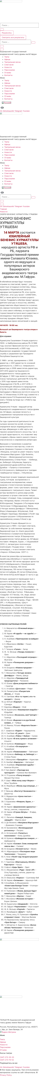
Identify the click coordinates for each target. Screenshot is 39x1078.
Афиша (7, 59)
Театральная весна (12, 62)
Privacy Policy (5, 1075)
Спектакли (9, 65)
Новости (8, 67)
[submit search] (33, 42)
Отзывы (7, 72)
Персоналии (9, 70)
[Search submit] (2, 30)
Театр (6, 57)
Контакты (8, 75)
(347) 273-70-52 (7, 1060)
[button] (19, 77)
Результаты (7, 33)
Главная (3, 209)
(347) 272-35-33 (7, 1057)
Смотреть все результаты (13, 37)
